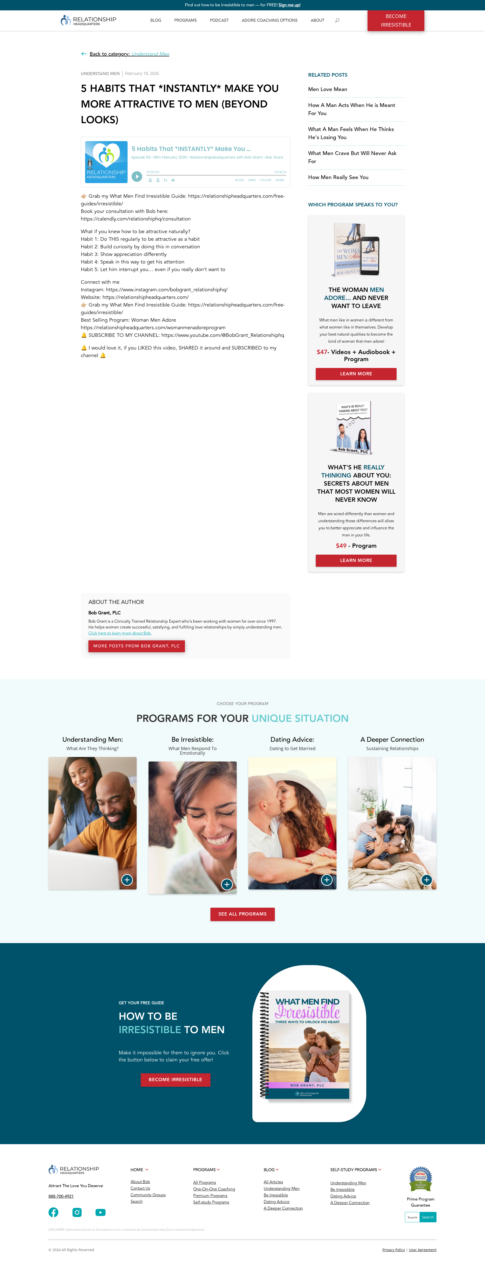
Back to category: (129, 54)
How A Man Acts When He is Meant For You (351, 109)
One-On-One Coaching (214, 1189)
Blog (155, 20)
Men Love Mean (327, 89)
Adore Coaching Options (270, 20)
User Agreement (423, 1249)
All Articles (273, 1182)
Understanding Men (282, 1189)
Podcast (219, 20)
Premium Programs (210, 1196)
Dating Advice (276, 1202)
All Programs (204, 1183)
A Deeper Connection (283, 1208)
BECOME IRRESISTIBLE (396, 20)
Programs (185, 20)
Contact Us (140, 1188)
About (317, 20)
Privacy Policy (393, 1249)
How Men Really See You (338, 177)
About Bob (140, 1182)
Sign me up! (289, 5)
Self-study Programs (211, 1202)
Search (137, 1202)
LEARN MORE (356, 374)
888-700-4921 (61, 1196)
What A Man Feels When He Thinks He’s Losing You (351, 133)
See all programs (243, 914)
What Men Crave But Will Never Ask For (352, 157)
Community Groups (148, 1195)
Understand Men (100, 74)
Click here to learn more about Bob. (120, 633)
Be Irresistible (276, 1195)
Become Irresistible (175, 1079)
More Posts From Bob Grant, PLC (136, 646)
